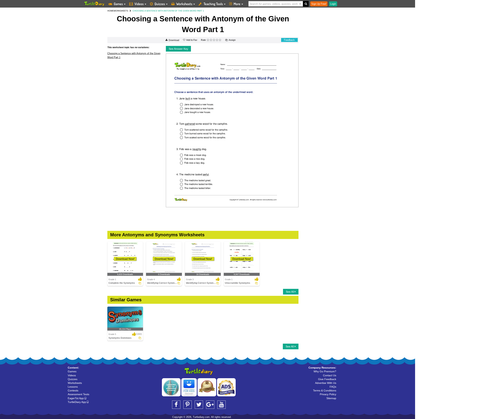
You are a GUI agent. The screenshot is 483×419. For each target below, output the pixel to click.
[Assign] (139, 283)
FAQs (333, 386)
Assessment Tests (78, 394)
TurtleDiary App (77, 402)
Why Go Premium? (325, 371)
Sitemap (331, 398)
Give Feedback (327, 379)
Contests (73, 390)
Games (118, 4)
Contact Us (329, 375)
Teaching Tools (213, 4)
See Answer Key (178, 48)
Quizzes (160, 4)
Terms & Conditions (324, 390)
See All (290, 291)
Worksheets (184, 4)
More (237, 4)
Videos (139, 4)
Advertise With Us (325, 382)
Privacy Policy (328, 394)
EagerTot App (76, 398)
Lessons (73, 386)
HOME (110, 11)
